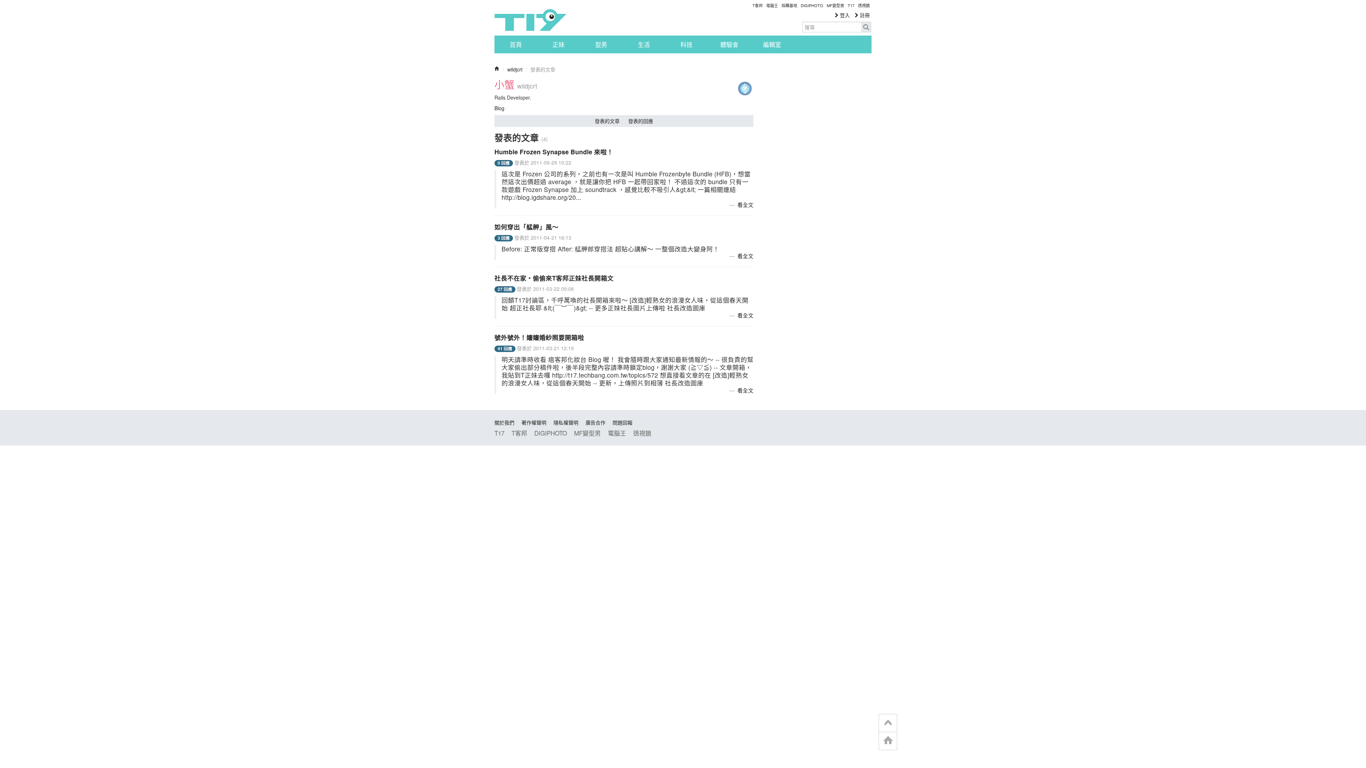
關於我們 (504, 422)
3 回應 (504, 238)
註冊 (864, 14)
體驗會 (729, 44)
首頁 (516, 44)
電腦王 (772, 5)
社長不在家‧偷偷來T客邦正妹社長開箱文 (554, 277)
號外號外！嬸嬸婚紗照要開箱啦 (539, 337)
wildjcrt (515, 69)
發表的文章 (607, 120)
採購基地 (789, 5)
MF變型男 (835, 5)
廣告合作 (595, 422)
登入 (844, 14)
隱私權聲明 (566, 422)
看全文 (745, 204)
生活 (644, 44)
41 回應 (505, 349)
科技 (687, 44)
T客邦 (757, 5)
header (888, 723)
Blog (499, 108)
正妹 (558, 44)
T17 (530, 20)
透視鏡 (864, 5)
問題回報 (622, 422)
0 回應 (504, 163)
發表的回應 (640, 120)
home (888, 741)
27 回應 (505, 289)
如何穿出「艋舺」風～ (526, 226)
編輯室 (772, 44)
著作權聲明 (533, 422)
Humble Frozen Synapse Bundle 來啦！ (553, 151)
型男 (601, 44)
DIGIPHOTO (812, 5)
